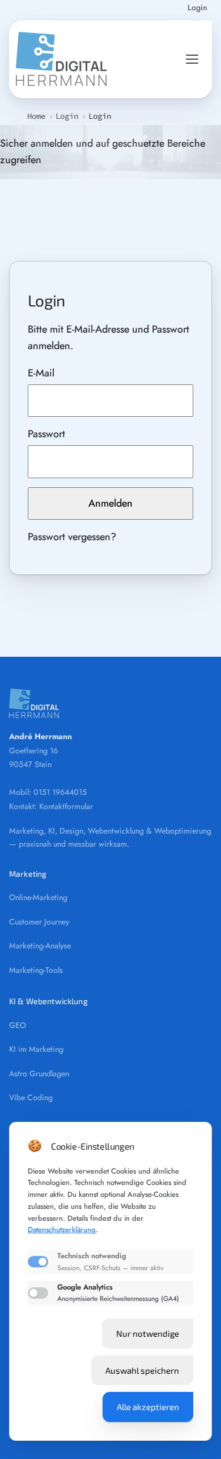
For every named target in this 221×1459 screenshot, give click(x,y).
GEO (17, 1025)
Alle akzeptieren (148, 1406)
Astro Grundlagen (39, 1073)
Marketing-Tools (36, 970)
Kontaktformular (66, 806)
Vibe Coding (31, 1097)
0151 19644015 (60, 792)
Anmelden (110, 503)
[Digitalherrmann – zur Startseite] (110, 703)
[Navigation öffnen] (192, 59)
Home (36, 116)
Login (197, 8)
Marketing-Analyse (40, 945)
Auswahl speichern (142, 1370)
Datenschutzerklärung (62, 1229)
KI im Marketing (36, 1049)
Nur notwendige (147, 1333)
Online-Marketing (38, 897)
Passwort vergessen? (72, 536)
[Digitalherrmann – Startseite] (61, 59)
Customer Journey (39, 921)
